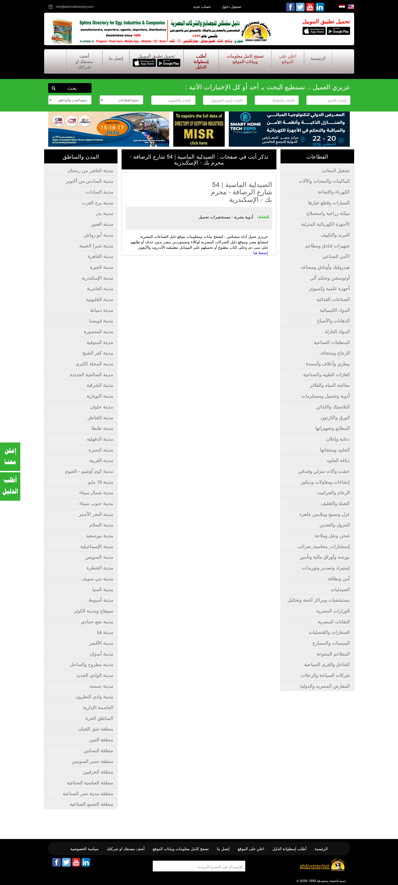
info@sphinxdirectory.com (75, 6)
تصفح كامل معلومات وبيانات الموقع (245, 58)
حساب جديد (202, 6)
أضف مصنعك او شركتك (84, 61)
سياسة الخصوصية (84, 848)
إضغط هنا (260, 252)
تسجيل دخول (231, 6)
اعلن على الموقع (287, 58)
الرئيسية (318, 58)
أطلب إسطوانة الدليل (201, 61)
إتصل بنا (116, 58)
